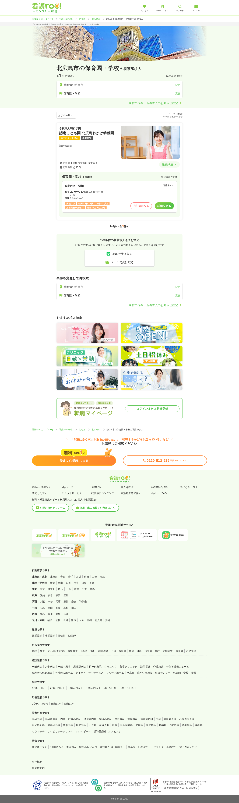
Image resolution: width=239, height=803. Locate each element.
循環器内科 (105, 718)
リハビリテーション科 (60, 731)
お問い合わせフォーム (52, 507)
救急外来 (73, 650)
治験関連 (191, 650)
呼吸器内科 (74, 718)
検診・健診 (135, 650)
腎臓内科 (133, 718)
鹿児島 (98, 620)
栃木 (84, 589)
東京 (42, 589)
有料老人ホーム (64, 672)
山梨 (84, 582)
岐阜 (50, 595)
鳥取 (58, 607)
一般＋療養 (64, 666)
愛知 (42, 595)
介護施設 (158, 666)
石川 (68, 582)
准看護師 (50, 635)
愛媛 (58, 613)
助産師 (72, 635)
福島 (102, 576)
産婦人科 (104, 725)
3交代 (44, 703)
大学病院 (50, 666)
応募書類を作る (159, 487)
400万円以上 (57, 688)
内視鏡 (179, 650)
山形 (94, 576)
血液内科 (120, 718)
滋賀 (66, 601)
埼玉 (60, 589)
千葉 (68, 589)
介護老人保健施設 (42, 672)
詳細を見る (164, 205)
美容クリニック (128, 666)
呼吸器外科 (170, 718)
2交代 (35, 703)
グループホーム (115, 672)
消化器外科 (38, 725)
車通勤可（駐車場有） (112, 746)
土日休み (71, 746)
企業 (193, 672)
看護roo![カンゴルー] (42, 18)
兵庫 (58, 601)
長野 (91, 582)
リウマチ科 (38, 731)
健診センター (162, 672)
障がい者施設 (144, 672)
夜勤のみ (69, 703)
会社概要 (37, 761)
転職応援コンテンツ (102, 493)
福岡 (49, 620)
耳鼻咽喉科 (126, 725)
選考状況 (96, 487)
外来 (42, 650)
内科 (62, 718)
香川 (50, 613)
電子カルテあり (188, 746)
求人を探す (127, 487)
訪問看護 (103, 650)
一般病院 (37, 666)
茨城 (76, 589)
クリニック (110, 666)
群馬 (92, 589)
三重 (66, 595)
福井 (76, 582)
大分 (81, 620)
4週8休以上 (57, 746)
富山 (60, 582)
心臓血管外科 (187, 718)
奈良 (73, 601)
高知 (66, 613)
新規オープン (39, 746)
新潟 (52, 582)
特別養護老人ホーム (177, 666)
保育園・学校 (152, 650)
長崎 (65, 620)
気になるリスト (189, 487)
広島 (42, 607)
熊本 (73, 620)
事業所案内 (38, 767)
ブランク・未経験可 (165, 746)
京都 (50, 601)
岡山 (50, 607)
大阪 (42, 601)
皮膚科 (139, 725)
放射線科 (187, 725)
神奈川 (51, 589)
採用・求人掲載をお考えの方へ (97, 507)
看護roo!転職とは (42, 487)
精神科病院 (95, 666)
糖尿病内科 (146, 718)
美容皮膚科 (51, 718)
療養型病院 (79, 666)
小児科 (92, 725)
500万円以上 (75, 688)
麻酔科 (198, 725)
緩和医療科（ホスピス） (107, 731)
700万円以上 (111, 688)
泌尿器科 (151, 725)
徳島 (42, 613)
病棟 (34, 650)
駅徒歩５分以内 (88, 746)
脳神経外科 (53, 725)
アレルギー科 (83, 731)
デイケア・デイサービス (89, 672)
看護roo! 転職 (65, 18)
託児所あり (144, 746)
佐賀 (57, 620)
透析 (93, 650)
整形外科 (68, 725)
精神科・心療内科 (169, 725)
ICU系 (84, 650)
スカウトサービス (72, 493)
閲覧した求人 (39, 493)
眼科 (114, 725)
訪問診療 (168, 650)
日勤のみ (56, 703)
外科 (158, 718)
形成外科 (81, 725)
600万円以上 (93, 688)
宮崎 (89, 620)
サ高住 (130, 672)
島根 (66, 607)
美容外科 (37, 718)
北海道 (82, 18)
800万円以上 (128, 688)
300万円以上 (39, 688)
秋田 (86, 576)
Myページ (67, 487)
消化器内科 (90, 718)
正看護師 (37, 635)
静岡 (58, 595)
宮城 (78, 576)
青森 (62, 576)
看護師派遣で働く (131, 493)
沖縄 (107, 620)
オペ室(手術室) (56, 650)
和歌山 (83, 601)
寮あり (131, 746)
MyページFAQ (158, 493)
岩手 (70, 576)
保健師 (61, 635)
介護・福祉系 (118, 650)
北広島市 (96, 18)
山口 (73, 607)
